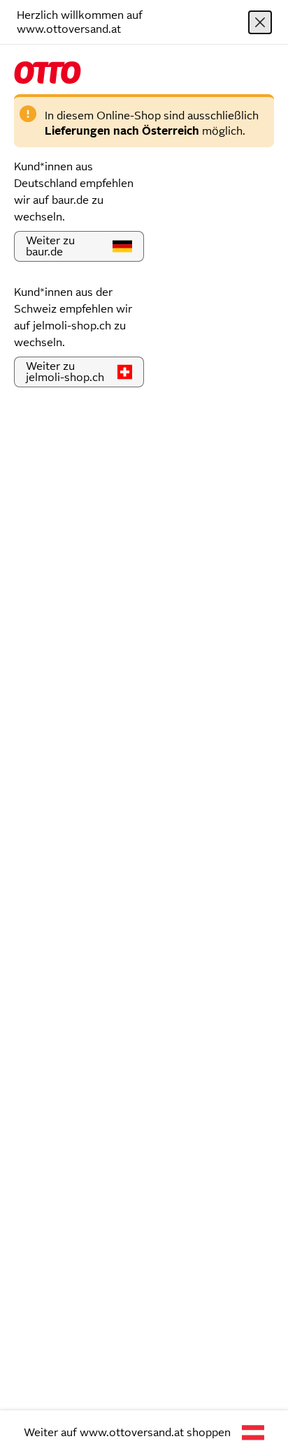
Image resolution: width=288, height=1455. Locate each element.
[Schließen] (260, 22)
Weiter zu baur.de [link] (50, 246)
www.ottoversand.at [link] (132, 1432)
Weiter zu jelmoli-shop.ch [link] (65, 371)
